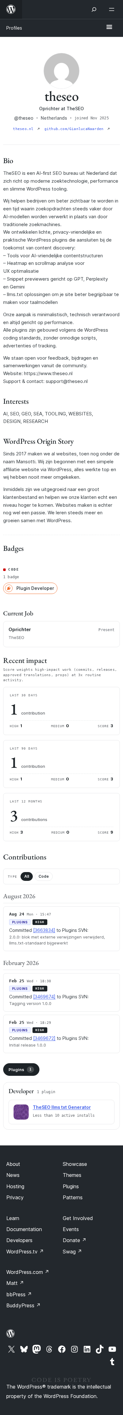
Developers (19, 1240)
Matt (15, 1283)
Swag (72, 1251)
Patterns (73, 1197)
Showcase (75, 1164)
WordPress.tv (25, 1251)
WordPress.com (27, 1272)
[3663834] (44, 930)
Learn (12, 1218)
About (13, 1164)
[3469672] (44, 1038)
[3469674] (44, 996)
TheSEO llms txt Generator (62, 1107)
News (13, 1175)
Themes (72, 1175)
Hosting (15, 1186)
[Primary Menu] (109, 27)
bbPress (19, 1294)
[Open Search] (94, 9)
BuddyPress (23, 1305)
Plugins (20, 1069)
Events (71, 1229)
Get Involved (78, 1218)
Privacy (15, 1197)
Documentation (24, 1229)
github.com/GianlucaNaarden (75, 129)
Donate (74, 1240)
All (26, 876)
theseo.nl (24, 129)
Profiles (14, 28)
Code (43, 876)
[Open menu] (113, 9)
